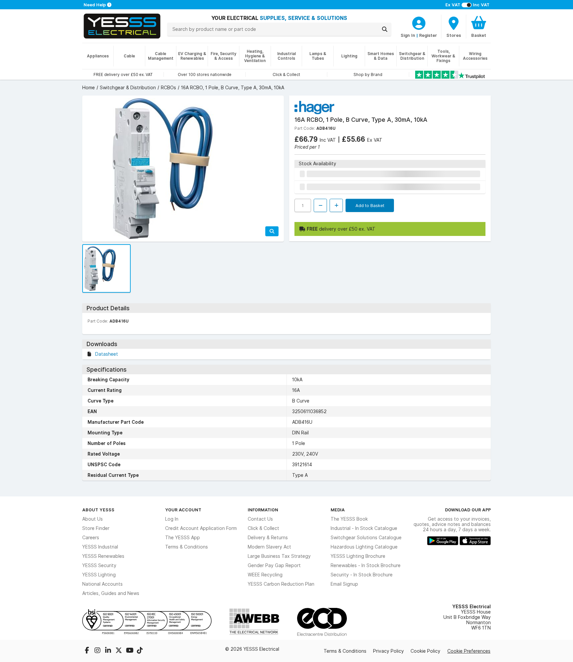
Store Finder (95, 528)
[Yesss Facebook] (87, 651)
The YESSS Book (349, 519)
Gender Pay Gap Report (274, 565)
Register (428, 35)
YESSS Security (99, 565)
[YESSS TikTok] (140, 651)
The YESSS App (182, 537)
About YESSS (98, 509)
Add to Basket (369, 205)
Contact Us (260, 519)
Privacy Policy (388, 651)
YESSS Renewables (103, 556)
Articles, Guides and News (110, 593)
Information (263, 509)
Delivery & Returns (268, 537)
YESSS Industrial (100, 547)
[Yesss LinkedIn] (108, 651)
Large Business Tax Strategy (279, 556)
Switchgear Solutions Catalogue (366, 537)
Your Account (183, 509)
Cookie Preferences (468, 651)
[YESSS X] (119, 651)
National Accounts (102, 584)
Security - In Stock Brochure (362, 574)
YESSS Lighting (99, 574)
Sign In (408, 35)
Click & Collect (263, 528)
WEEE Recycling (265, 574)
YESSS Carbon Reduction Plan (281, 584)
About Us (92, 519)
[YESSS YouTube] (130, 651)
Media (338, 509)
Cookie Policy (425, 651)
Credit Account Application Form (201, 528)
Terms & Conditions (186, 547)
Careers (90, 537)
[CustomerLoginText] (419, 22)
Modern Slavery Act (269, 547)
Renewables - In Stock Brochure (366, 565)
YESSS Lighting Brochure (358, 556)
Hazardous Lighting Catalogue (364, 547)
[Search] (384, 29)
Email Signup (344, 584)
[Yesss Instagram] (98, 651)
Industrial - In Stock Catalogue (364, 528)
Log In (171, 519)
